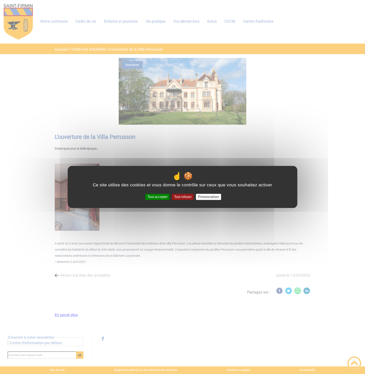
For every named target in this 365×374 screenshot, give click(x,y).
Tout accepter (157, 197)
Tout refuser (183, 197)
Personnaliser (208, 197)
